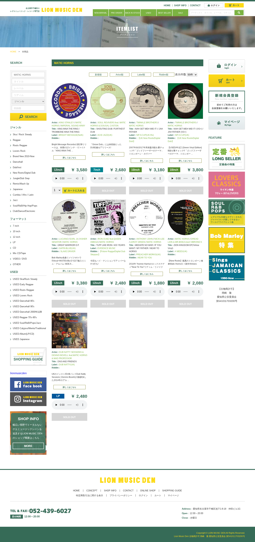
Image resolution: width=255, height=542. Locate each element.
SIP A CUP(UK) (182, 135)
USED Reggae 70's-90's (25, 317)
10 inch (16, 231)
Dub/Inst (17, 167)
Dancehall (18, 162)
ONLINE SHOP (148, 490)
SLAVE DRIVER (67, 251)
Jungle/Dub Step (21, 178)
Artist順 (119, 74)
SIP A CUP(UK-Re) (145, 135)
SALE (180, 13)
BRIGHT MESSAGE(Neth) (71, 135)
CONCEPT (91, 490)
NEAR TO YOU (145, 257)
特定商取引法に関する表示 (89, 495)
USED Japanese (21, 339)
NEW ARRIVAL (100, 13)
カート (157, 495)
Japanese (18, 189)
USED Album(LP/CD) (23, 334)
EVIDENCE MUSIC (106, 248)
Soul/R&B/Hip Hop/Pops (25, 205)
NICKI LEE (159, 239)
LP (14, 242)
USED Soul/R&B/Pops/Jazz (27, 323)
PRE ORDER (116, 13)
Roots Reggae (20, 145)
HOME (167, 5)
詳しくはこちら (69, 158)
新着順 (98, 74)
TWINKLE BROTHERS (147, 122)
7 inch (16, 226)
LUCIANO (63, 239)
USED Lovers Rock (22, 295)
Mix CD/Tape (19, 253)
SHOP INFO (180, 5)
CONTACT (195, 5)
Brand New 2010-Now (23, 156)
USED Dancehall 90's (23, 306)
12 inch (16, 237)
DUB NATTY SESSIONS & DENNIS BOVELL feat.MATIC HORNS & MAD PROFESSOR (69, 355)
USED (148, 13)
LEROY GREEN (137, 242)
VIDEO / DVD (20, 258)
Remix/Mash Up (21, 183)
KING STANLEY (66, 122)
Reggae (16, 140)
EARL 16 (74, 239)
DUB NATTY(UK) (67, 364)
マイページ (173, 495)
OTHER (17, 264)
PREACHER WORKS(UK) (148, 254)
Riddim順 (163, 74)
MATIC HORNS (136, 125)
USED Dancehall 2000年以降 (27, 312)
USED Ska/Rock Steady (25, 279)
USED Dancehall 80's (23, 301)
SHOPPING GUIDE (172, 490)
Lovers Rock (19, 151)
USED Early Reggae (23, 284)
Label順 (141, 74)
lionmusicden (18, 373)
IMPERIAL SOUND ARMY (73, 125)
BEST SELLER (164, 13)
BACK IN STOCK (132, 13)
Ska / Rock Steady (22, 134)
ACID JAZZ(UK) (104, 135)
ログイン (143, 495)
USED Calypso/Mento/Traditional (29, 328)
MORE (28, 446)
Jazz (15, 200)
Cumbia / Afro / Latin (23, 194)
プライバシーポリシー (121, 495)
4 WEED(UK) (181, 251)
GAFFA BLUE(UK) (67, 248)
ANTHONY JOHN (144, 239)
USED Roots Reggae (23, 290)
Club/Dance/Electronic (24, 211)
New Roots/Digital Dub (24, 172)
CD (14, 248)
